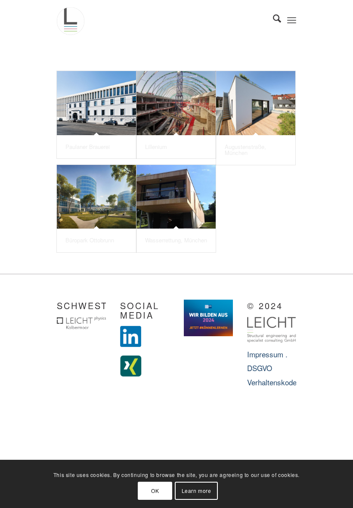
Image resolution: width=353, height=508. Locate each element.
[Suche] (272, 19)
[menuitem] (272, 19)
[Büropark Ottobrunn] (96, 197)
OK (155, 490)
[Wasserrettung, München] (176, 197)
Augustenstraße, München (245, 149)
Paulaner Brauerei (87, 146)
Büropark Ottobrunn (89, 240)
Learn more (196, 490)
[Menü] (291, 19)
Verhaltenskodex (273, 382)
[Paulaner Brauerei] (96, 103)
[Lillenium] (176, 103)
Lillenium (156, 146)
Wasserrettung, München (176, 240)
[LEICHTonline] (70, 19)
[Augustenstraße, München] (255, 103)
